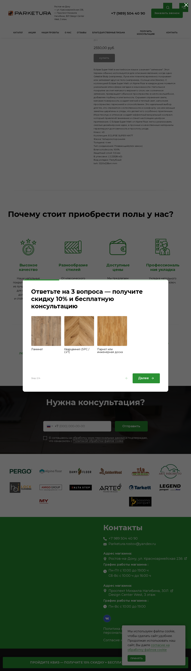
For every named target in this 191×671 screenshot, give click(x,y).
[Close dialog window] (186, 5)
